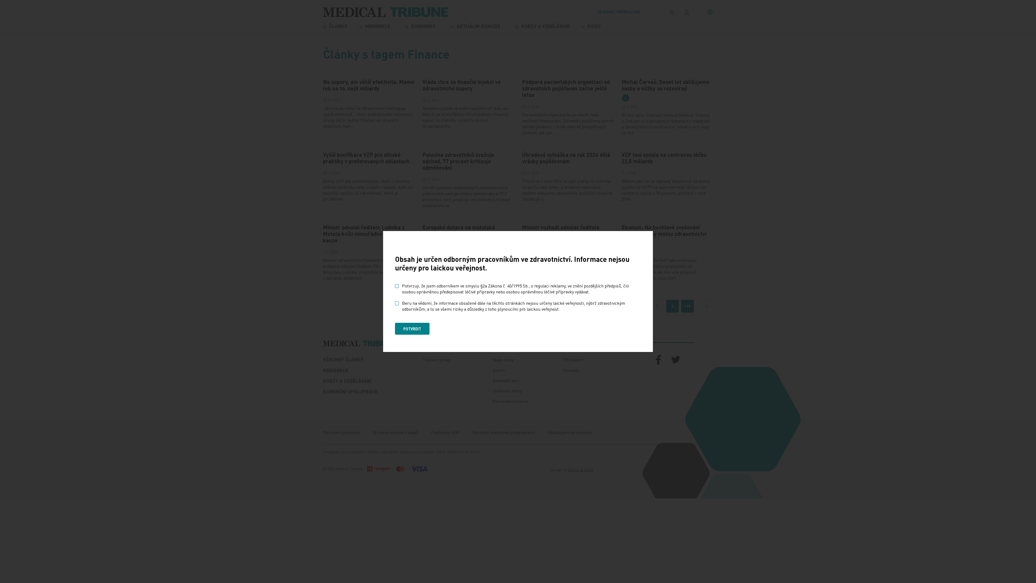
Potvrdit (412, 328)
